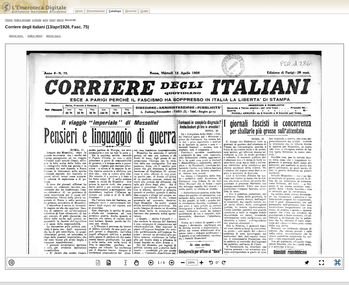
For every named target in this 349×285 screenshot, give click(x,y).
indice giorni (35, 35)
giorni (60, 19)
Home (9, 19)
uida (144, 11)
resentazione (96, 11)
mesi (52, 19)
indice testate (22, 19)
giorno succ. (53, 35)
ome (79, 11)
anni (45, 19)
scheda (36, 19)
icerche (130, 11)
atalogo (115, 11)
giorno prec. (16, 35)
